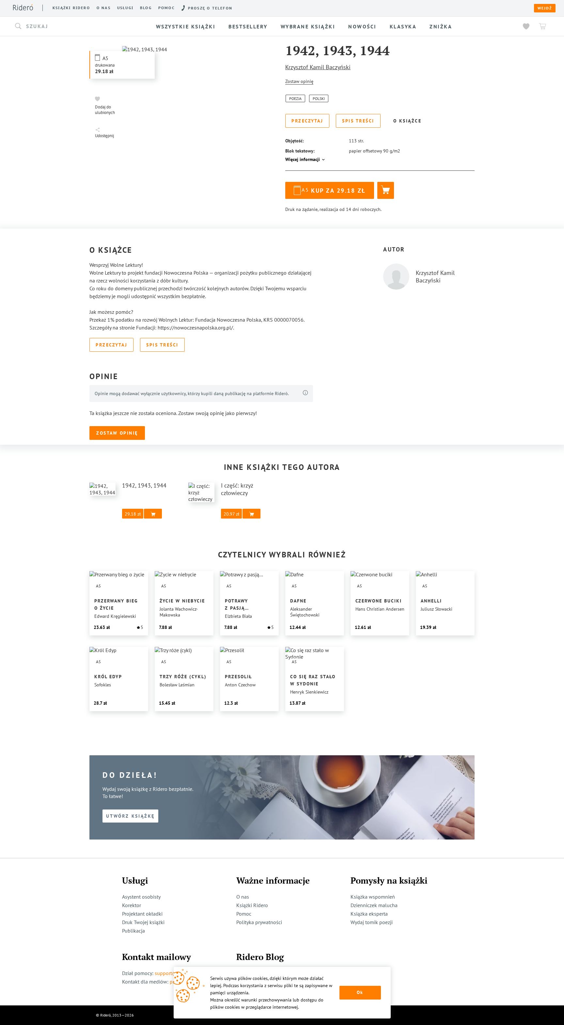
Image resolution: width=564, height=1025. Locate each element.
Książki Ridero (252, 905)
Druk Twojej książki (143, 922)
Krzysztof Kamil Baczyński (318, 67)
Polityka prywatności (259, 922)
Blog (146, 8)
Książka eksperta (369, 913)
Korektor (131, 905)
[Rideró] (23, 7)
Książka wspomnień (373, 896)
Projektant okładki (142, 913)
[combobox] (72, 26)
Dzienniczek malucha (374, 905)
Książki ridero (71, 8)
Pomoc (166, 8)
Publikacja (133, 930)
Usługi (125, 8)
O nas (104, 8)
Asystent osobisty (141, 896)
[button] (72, 26)
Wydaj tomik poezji (372, 922)
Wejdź (545, 8)
